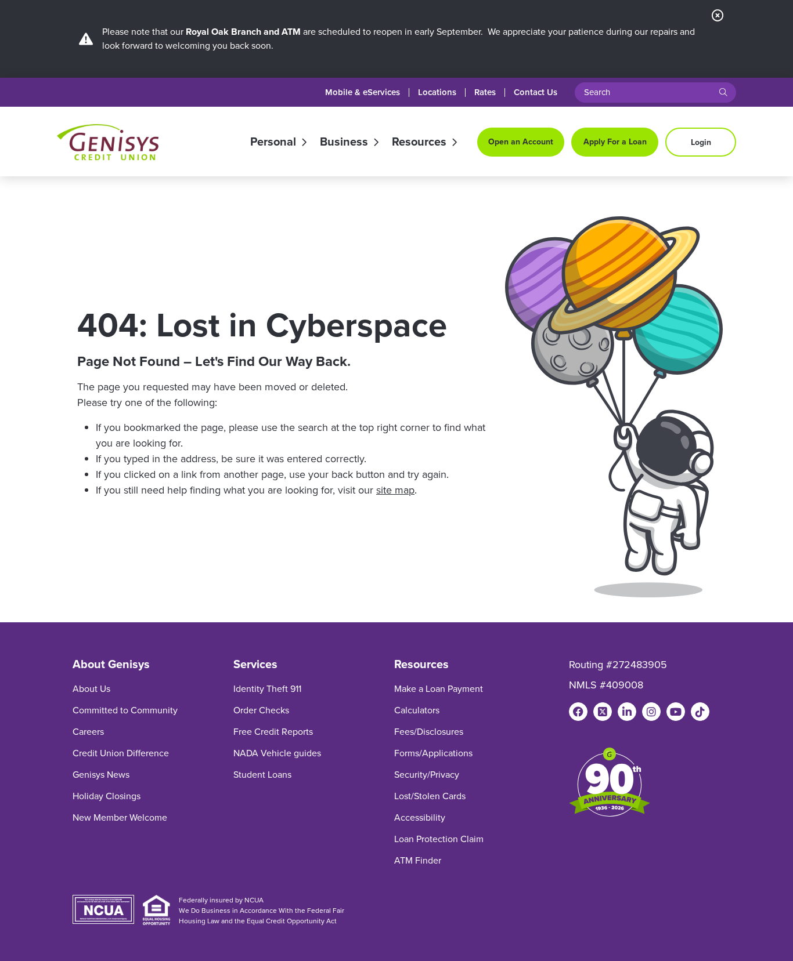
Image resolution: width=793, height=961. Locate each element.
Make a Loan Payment (438, 688)
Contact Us (535, 92)
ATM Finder (417, 860)
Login (701, 142)
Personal (273, 142)
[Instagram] (651, 711)
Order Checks (261, 710)
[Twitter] (602, 711)
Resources (419, 142)
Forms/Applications (433, 753)
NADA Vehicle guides (277, 753)
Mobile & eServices (362, 92)
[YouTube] (675, 711)
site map (395, 490)
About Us (91, 688)
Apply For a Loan (615, 142)
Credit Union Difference (121, 753)
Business (344, 142)
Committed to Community (125, 710)
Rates (485, 92)
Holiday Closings (106, 796)
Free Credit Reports (273, 731)
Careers (88, 731)
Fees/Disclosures (428, 731)
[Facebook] (578, 711)
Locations (437, 92)
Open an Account (520, 142)
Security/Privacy (426, 774)
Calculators (416, 710)
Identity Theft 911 (267, 688)
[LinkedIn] (627, 711)
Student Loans (262, 774)
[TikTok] (700, 711)
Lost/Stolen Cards (430, 796)
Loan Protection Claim (439, 839)
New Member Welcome (120, 817)
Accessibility (419, 817)
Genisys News (101, 774)
